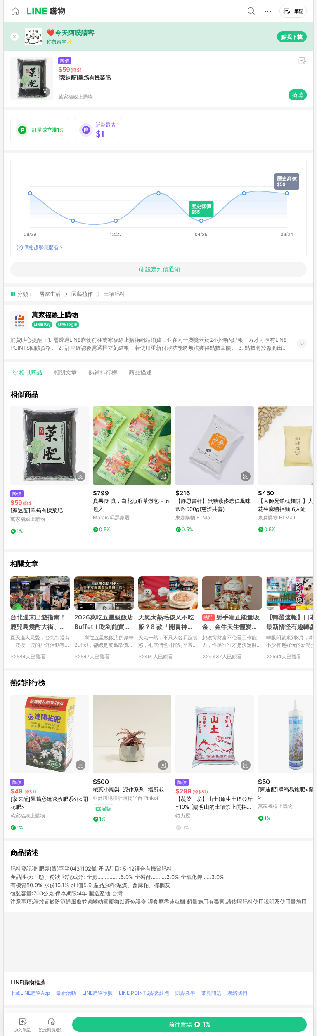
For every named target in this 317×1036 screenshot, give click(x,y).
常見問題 (211, 993)
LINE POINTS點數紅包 (144, 993)
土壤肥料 (114, 294)
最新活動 (66, 993)
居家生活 (50, 293)
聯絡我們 (237, 993)
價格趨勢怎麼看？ (44, 247)
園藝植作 (82, 293)
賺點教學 (185, 993)
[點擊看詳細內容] (49, 445)
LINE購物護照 (97, 993)
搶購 (297, 95)
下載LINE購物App (30, 993)
